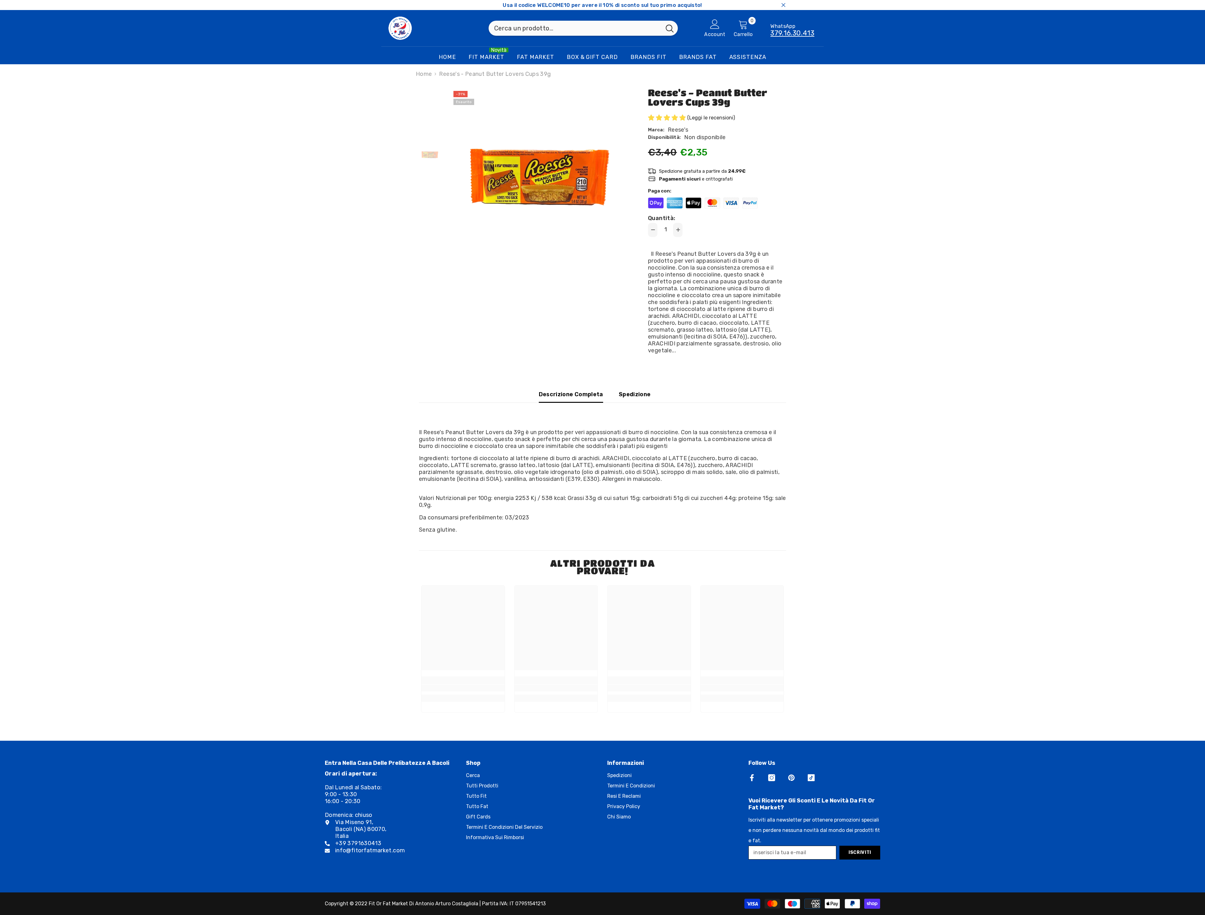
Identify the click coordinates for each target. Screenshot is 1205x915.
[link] (463, 688)
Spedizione (635, 394)
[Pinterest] (791, 777)
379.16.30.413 (792, 33)
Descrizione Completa (571, 394)
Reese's (678, 129)
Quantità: (661, 218)
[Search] (583, 28)
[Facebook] (751, 777)
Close (783, 5)
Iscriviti (860, 852)
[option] (539, 177)
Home (424, 74)
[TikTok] (811, 777)
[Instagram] (771, 777)
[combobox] (575, 28)
